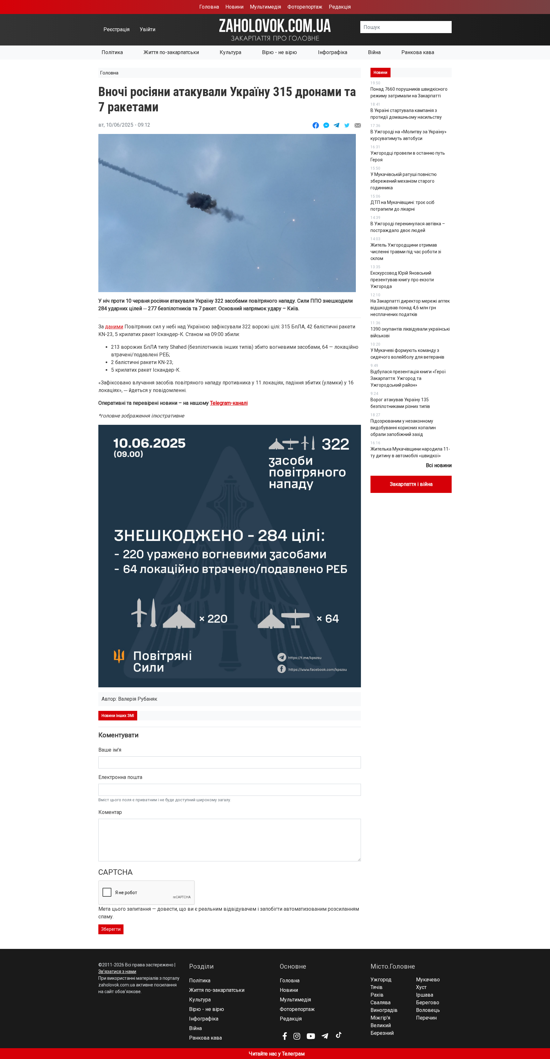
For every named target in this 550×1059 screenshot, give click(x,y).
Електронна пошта (120, 777)
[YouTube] (311, 1036)
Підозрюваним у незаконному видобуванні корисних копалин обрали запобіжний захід (403, 427)
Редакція (340, 7)
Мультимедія (265, 7)
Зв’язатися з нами (117, 971)
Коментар (110, 812)
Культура (230, 52)
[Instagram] (296, 1036)
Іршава (424, 995)
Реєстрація (116, 29)
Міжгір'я (380, 1018)
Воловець (428, 1010)
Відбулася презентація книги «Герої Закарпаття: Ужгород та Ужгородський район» (408, 378)
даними (114, 327)
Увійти (147, 29)
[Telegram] (324, 1036)
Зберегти (111, 929)
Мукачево (428, 980)
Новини (234, 7)
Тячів (376, 987)
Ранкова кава (417, 52)
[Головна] (275, 29)
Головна (209, 7)
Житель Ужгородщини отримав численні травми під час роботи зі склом (405, 251)
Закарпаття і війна (411, 484)
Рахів (377, 995)
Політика (112, 52)
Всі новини (439, 465)
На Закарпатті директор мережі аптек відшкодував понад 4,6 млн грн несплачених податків (410, 307)
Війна (374, 52)
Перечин (426, 1018)
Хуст (421, 987)
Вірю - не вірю (279, 52)
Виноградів (384, 1010)
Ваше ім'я (109, 750)
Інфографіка (332, 52)
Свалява (380, 1002)
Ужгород (380, 980)
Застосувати (451, 27)
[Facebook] (284, 1036)
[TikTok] (338, 1035)
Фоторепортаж (304, 7)
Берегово (427, 1002)
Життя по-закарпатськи (171, 52)
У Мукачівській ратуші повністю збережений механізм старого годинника (403, 181)
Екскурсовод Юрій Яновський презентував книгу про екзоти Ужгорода (402, 279)
